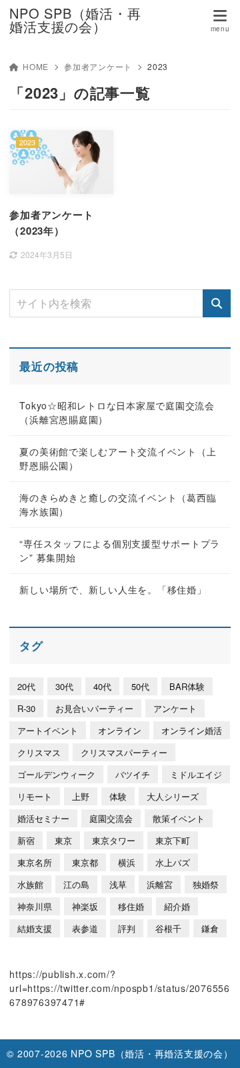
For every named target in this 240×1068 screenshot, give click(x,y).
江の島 (76, 884)
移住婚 (131, 906)
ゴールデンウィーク (56, 774)
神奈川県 (34, 906)
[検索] (217, 303)
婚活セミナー (43, 818)
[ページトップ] (213, 1041)
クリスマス (39, 752)
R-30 (26, 708)
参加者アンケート (98, 66)
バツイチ (132, 774)
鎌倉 (210, 928)
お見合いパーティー (94, 708)
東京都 (85, 862)
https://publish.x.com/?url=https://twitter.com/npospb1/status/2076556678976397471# (119, 988)
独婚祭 (206, 884)
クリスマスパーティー (124, 752)
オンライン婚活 (191, 730)
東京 (63, 840)
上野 (80, 796)
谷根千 (168, 928)
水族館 (30, 884)
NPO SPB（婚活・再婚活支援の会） (75, 20)
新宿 (26, 840)
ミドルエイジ (196, 774)
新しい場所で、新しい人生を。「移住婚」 (112, 589)
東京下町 (172, 840)
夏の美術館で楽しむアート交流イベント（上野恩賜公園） (117, 458)
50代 (140, 686)
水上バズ (172, 862)
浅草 (118, 884)
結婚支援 (34, 928)
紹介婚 (177, 906)
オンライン (119, 730)
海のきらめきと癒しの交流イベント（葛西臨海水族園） (117, 504)
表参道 (85, 928)
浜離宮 (160, 884)
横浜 (126, 862)
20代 (26, 686)
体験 (118, 796)
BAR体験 (187, 686)
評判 (126, 928)
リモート (34, 796)
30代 (64, 686)
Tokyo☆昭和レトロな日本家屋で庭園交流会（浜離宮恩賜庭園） (117, 412)
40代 (102, 686)
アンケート (175, 708)
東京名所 (34, 862)
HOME (36, 66)
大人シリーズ (173, 796)
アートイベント (47, 730)
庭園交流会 (111, 818)
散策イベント (179, 818)
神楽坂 (85, 906)
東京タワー (113, 840)
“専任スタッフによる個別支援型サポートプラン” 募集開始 (119, 550)
